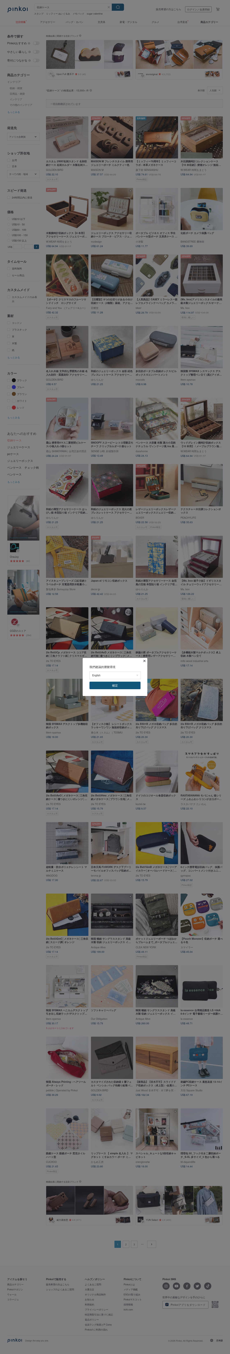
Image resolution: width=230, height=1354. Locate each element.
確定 (115, 685)
